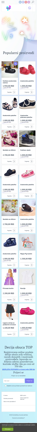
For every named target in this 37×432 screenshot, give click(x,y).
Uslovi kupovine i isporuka (24, 398)
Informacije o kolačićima (7, 426)
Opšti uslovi (23, 395)
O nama (5, 395)
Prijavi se (29, 381)
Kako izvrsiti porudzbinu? (10, 401)
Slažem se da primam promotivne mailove (19, 386)
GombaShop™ (21, 418)
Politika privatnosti (8, 398)
